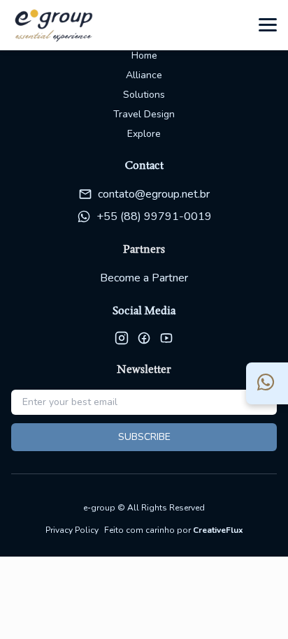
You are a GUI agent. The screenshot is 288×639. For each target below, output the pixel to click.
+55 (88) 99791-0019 (154, 216)
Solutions (144, 94)
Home (144, 55)
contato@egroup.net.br (154, 194)
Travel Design (144, 114)
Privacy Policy (72, 530)
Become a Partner (144, 278)
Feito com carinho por (173, 530)
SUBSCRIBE (144, 436)
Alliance (144, 75)
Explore (144, 133)
